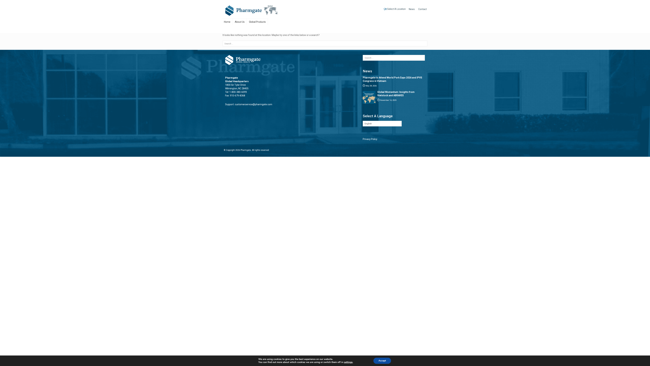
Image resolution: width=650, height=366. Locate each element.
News (412, 9)
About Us (240, 22)
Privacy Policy (370, 139)
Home (227, 22)
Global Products (257, 22)
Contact (422, 9)
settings (348, 362)
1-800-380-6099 (238, 92)
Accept (382, 360)
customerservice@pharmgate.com (253, 104)
